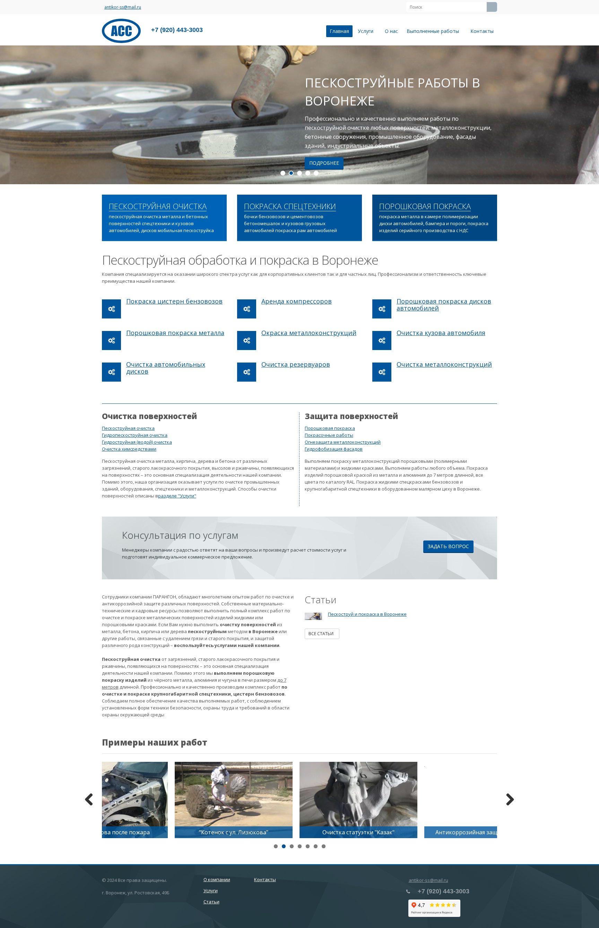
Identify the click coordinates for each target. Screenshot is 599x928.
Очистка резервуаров (295, 364)
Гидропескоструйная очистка (134, 435)
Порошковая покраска (330, 428)
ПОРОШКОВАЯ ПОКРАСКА (425, 206)
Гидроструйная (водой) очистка (137, 442)
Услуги (367, 31)
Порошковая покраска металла (175, 333)
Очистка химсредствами (129, 449)
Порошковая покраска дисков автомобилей (444, 304)
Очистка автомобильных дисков (165, 367)
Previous (10, 114)
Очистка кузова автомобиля (441, 333)
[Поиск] (492, 7)
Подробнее (324, 163)
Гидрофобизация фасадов (334, 449)
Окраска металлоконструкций (308, 333)
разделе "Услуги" (177, 496)
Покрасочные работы (329, 435)
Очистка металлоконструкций (444, 364)
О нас (391, 31)
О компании (216, 879)
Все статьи (322, 634)
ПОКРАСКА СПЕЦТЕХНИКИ (290, 206)
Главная (339, 31)
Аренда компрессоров (296, 301)
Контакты (482, 31)
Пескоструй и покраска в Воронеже (367, 614)
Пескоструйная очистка (128, 428)
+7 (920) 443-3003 (177, 29)
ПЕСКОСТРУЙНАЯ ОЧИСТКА (158, 206)
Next (588, 114)
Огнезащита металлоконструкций (343, 442)
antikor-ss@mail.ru (122, 7)
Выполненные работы (434, 31)
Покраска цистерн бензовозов (174, 301)
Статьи (211, 902)
